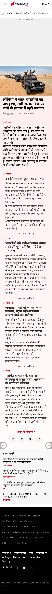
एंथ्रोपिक (6, 500)
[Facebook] (13, 439)
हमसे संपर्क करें (41, 553)
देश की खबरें (17, 13)
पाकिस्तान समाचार (25, 537)
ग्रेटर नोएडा (7, 465)
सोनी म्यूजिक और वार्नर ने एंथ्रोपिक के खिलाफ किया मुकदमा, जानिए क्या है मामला (24, 495)
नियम (31, 553)
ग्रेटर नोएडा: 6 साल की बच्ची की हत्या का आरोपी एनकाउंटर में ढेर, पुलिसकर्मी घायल (23, 461)
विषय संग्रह (6, 561)
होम (3, 13)
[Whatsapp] (22, 439)
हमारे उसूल (6, 557)
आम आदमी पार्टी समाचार (11, 526)
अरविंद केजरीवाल (9, 515)
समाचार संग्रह (35, 557)
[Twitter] (30, 439)
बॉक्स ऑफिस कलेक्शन (11, 532)
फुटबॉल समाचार (43, 532)
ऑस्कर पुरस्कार (9, 477)
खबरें (9, 13)
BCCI (5, 488)
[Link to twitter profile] (24, 568)
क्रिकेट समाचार (28, 532)
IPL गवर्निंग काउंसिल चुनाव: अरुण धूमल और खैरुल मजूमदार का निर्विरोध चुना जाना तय (24, 484)
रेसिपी (4, 543)
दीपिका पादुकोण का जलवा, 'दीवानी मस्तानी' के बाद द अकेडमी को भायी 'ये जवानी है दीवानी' (25, 472)
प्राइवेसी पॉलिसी (20, 553)
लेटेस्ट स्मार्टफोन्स (8, 537)
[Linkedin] (39, 439)
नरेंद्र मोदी (36, 515)
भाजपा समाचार (30, 526)
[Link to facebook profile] (17, 568)
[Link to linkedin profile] (31, 568)
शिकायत (16, 557)
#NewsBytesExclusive (23, 521)
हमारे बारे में (6, 553)
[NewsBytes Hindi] (19, 4)
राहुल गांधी (39, 537)
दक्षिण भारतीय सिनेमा (17, 543)
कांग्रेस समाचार (24, 515)
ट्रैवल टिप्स (6, 521)
